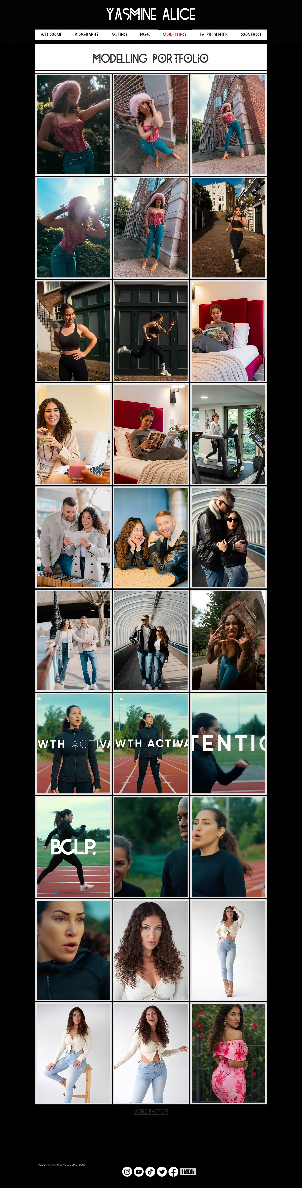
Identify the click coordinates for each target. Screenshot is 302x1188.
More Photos (151, 1112)
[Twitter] (162, 1172)
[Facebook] (173, 1172)
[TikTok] (150, 1172)
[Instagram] (127, 1172)
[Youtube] (139, 1172)
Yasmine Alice (151, 15)
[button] (73, 125)
